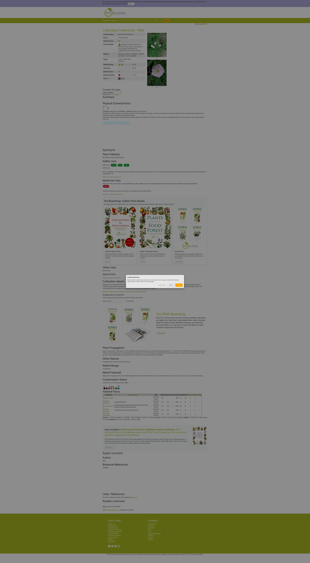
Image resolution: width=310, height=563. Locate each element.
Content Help (152, 524)
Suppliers (156, 20)
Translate (116, 94)
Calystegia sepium (108, 406)
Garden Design (112, 537)
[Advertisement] (199, 60)
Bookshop (151, 526)
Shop (150, 20)
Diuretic (106, 186)
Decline (171, 285)
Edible (190, 395)
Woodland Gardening (114, 530)
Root (120, 165)
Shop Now (179, 262)
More (107, 262)
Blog (161, 20)
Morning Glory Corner (113, 510)
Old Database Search (154, 533)
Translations (112, 541)
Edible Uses (111, 524)
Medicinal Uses (112, 526)
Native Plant (129, 20)
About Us (151, 539)
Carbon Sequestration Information (137, 291)
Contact (150, 537)
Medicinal (195, 395)
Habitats (110, 539)
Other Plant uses (113, 528)
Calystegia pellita (108, 398)
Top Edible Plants (113, 533)
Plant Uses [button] (143, 20)
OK (179, 285)
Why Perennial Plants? (115, 531)
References (106, 177)
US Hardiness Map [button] (123, 123)
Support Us (151, 528)
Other (200, 395)
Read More (109, 447)
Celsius (105, 301)
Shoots (126, 165)
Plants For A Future (110, 20)
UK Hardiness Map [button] (109, 123)
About (136, 20)
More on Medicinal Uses (116, 194)
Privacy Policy (161, 285)
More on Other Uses (115, 277)
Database (122, 20)
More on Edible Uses (115, 177)
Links (149, 531)
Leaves (113, 165)
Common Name (133, 395)
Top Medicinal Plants (114, 535)
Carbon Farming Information (117, 291)
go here (134, 497)
